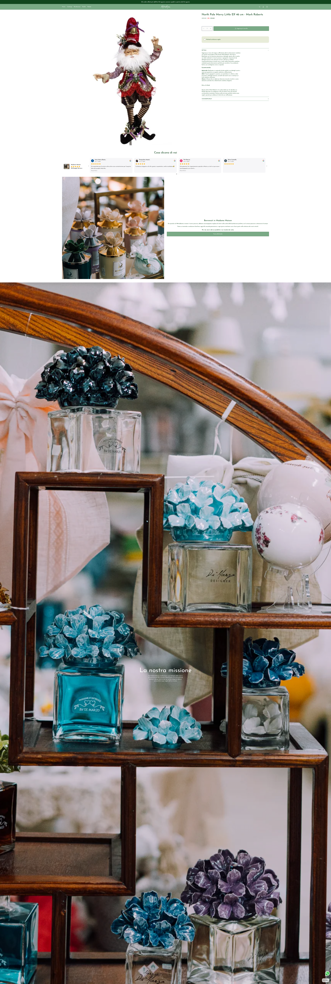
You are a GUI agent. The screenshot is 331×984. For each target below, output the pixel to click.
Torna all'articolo (217, 234)
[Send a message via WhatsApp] (327, 973)
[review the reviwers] (130, 161)
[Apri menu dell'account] (263, 7)
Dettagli (204, 50)
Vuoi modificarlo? (207, 98)
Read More (94, 170)
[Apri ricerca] (260, 7)
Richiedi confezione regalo (213, 39)
